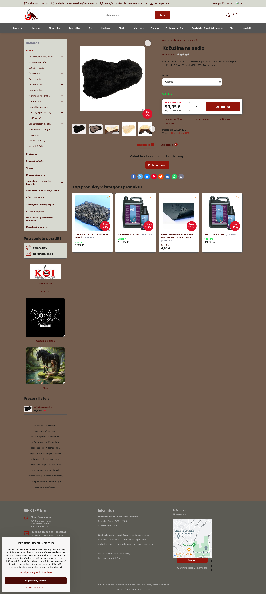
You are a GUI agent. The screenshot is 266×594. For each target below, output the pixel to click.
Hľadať (162, 15)
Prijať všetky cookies (35, 580)
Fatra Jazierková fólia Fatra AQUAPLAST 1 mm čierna (177, 236)
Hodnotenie (168, 54)
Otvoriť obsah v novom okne (193, 568)
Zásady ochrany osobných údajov (153, 584)
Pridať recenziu (157, 164)
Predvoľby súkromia (125, 584)
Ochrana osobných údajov (110, 558)
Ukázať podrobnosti (35, 587)
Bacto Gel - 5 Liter (214, 234)
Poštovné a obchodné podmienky (114, 553)
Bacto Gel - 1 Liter (128, 234)
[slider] (183, 54)
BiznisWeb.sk (143, 589)
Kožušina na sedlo (43, 407)
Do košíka (223, 106)
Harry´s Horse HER (180, 133)
